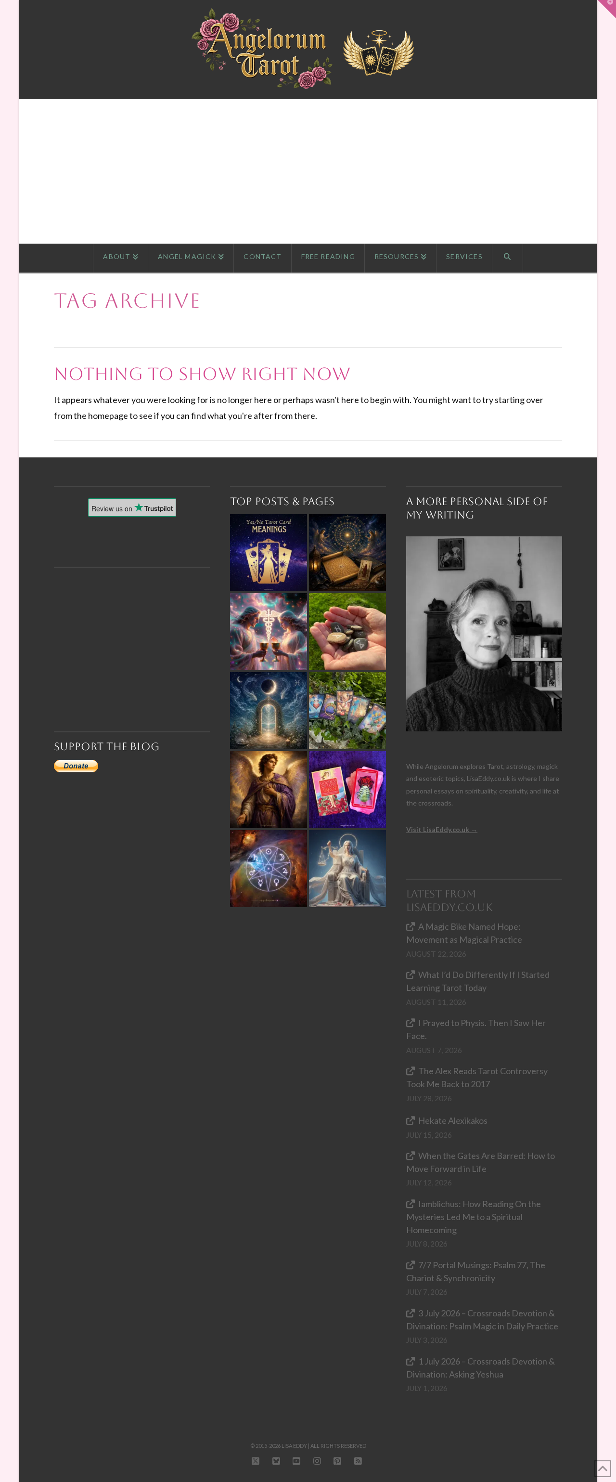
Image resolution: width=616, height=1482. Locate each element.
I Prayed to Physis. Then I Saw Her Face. (476, 1029)
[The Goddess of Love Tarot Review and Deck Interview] (347, 789)
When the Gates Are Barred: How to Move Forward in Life (480, 1162)
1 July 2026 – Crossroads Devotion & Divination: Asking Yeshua (480, 1367)
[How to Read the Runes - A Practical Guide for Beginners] (347, 631)
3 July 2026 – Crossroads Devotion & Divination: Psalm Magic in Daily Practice (482, 1319)
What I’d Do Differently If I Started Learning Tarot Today (478, 981)
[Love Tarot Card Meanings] (268, 631)
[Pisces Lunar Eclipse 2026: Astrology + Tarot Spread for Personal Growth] (268, 710)
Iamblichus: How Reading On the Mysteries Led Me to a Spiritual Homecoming (473, 1216)
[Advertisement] (308, 171)
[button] (607, 9)
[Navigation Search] (507, 258)
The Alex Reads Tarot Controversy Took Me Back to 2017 (477, 1077)
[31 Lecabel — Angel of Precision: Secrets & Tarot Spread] (268, 789)
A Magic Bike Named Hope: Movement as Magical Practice (464, 933)
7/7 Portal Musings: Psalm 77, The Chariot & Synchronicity (475, 1271)
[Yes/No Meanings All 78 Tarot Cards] (268, 552)
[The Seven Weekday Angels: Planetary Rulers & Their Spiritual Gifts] (268, 868)
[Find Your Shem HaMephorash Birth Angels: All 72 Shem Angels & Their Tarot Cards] (347, 552)
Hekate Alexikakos (453, 1120)
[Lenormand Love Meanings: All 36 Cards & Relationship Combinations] (347, 710)
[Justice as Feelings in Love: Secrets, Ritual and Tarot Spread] (347, 868)
